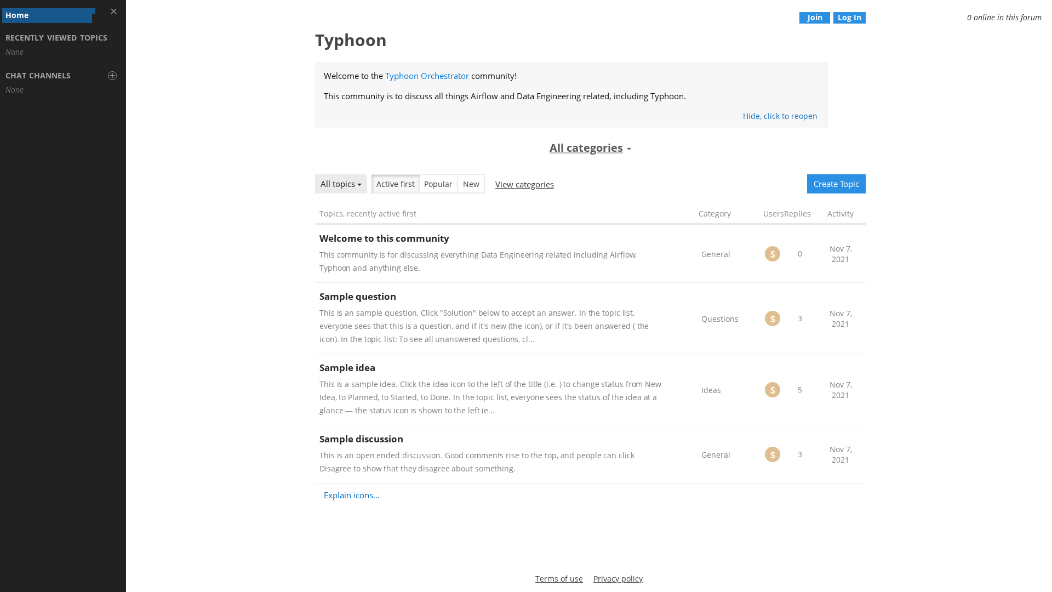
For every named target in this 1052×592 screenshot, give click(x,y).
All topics (339, 183)
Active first (395, 184)
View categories (524, 184)
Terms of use (559, 578)
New (471, 184)
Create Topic (836, 183)
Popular (438, 184)
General (715, 254)
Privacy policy (618, 578)
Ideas (711, 390)
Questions (720, 319)
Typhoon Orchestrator (427, 75)
